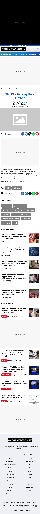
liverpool (6, 214)
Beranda (4, 89)
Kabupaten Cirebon (10, 465)
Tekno (30, 478)
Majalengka (10, 478)
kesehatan (26, 219)
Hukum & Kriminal (10, 494)
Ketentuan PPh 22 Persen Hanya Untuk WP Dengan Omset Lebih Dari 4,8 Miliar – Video (13, 369)
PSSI (15, 223)
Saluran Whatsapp (30, 506)
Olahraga (10, 491)
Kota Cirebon (19, 89)
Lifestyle (24, 54)
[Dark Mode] (34, 49)
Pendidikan (29, 461)
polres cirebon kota (27, 210)
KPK (7, 188)
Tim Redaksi (23, 102)
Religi (10, 487)
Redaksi (5, 502)
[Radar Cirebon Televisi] (13, 49)
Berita (15, 54)
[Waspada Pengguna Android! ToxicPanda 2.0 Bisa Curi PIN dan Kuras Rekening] (34, 238)
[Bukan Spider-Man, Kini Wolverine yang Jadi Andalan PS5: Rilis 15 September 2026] (34, 251)
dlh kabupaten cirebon (11, 219)
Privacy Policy (31, 502)
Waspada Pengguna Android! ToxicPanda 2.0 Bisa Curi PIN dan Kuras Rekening (13, 236)
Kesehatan (32, 54)
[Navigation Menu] (38, 49)
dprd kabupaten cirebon (21, 214)
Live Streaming (6, 54)
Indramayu (10, 474)
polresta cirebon (20, 206)
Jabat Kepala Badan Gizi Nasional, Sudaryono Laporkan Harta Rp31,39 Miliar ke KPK (14, 311)
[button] (16, 54)
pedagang (6, 223)
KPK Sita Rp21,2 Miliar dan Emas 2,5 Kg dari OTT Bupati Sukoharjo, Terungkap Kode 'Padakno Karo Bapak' (14, 354)
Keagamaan (29, 487)
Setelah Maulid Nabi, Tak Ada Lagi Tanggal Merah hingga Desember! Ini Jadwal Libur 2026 (14, 263)
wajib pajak (17, 188)
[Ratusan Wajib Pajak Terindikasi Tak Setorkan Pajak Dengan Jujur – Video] (34, 385)
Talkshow (30, 484)
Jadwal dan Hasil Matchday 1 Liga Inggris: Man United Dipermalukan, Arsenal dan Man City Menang (13, 278)
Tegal (10, 471)
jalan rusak (7, 206)
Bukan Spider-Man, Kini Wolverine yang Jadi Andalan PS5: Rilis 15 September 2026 (14, 250)
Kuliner (29, 471)
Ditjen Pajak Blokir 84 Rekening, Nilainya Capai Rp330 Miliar (13, 397)
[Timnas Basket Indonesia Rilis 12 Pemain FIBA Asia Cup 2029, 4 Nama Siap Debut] (34, 293)
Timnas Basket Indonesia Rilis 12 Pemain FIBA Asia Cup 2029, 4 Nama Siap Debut (13, 292)
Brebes (10, 468)
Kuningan (10, 481)
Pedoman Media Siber (17, 502)
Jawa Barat (29, 458)
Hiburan (29, 491)
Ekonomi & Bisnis (29, 455)
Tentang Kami (6, 506)
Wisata (30, 474)
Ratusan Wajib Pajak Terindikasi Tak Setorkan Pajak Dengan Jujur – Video (14, 383)
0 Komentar (7, 134)
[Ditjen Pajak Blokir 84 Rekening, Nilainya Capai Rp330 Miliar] (34, 399)
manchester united (9, 210)
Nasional (10, 484)
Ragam (30, 481)
